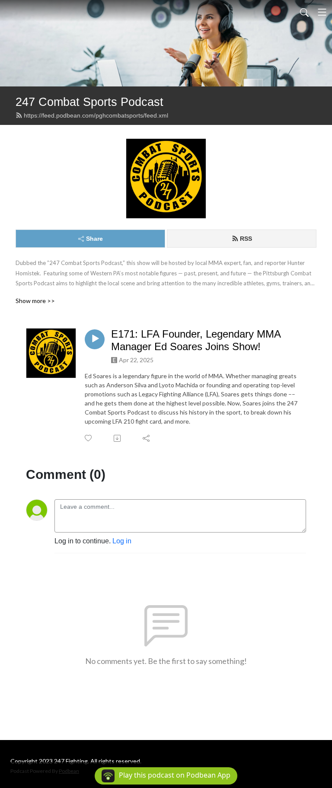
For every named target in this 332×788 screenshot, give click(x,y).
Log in (121, 541)
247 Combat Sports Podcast (89, 101)
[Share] (147, 438)
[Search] (304, 12)
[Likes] (89, 438)
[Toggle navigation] (322, 12)
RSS (246, 238)
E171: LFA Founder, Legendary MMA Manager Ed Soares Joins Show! (196, 340)
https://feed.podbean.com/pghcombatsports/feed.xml (96, 115)
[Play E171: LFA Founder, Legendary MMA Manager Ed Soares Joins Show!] (95, 339)
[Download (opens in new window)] (118, 438)
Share (94, 238)
